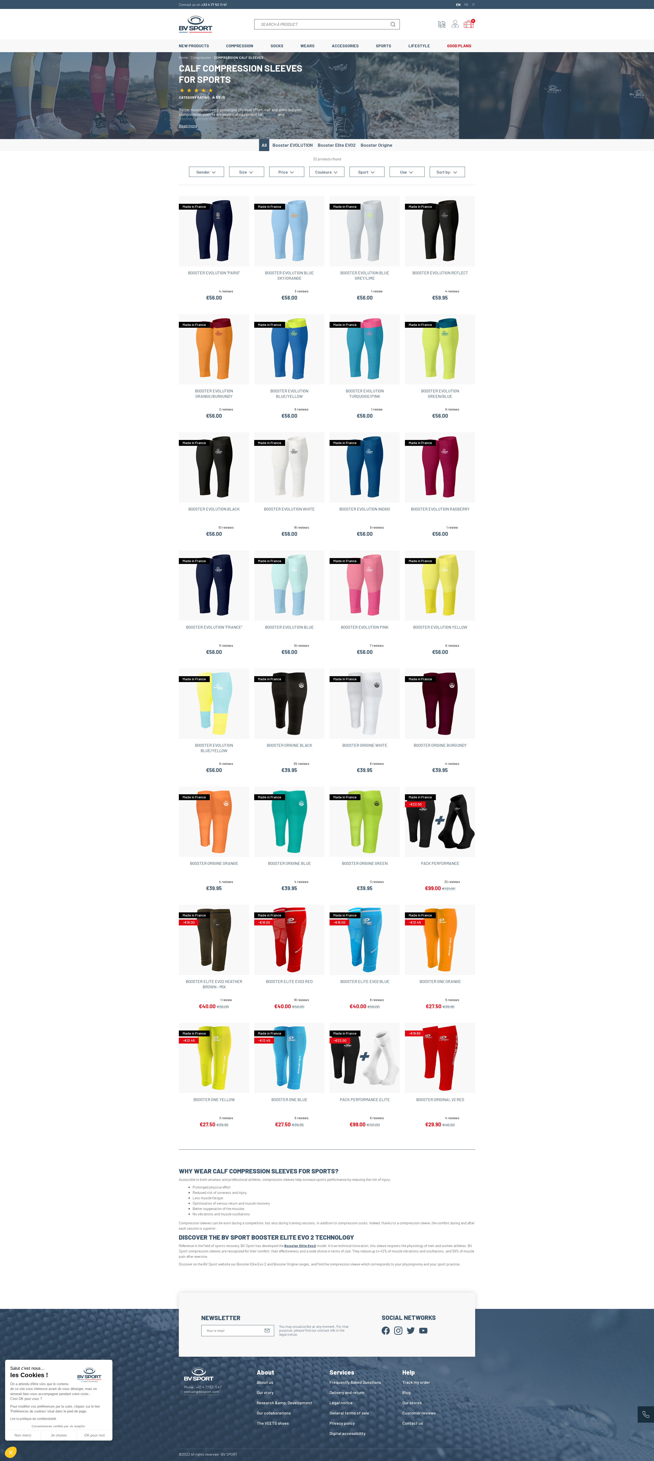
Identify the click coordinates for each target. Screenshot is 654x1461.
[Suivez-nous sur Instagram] (398, 1330)
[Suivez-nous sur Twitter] (411, 1330)
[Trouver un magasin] (441, 24)
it (473, 4)
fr (466, 4)
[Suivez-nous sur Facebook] (386, 1330)
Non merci (23, 1435)
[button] (11, 1452)
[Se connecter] (455, 24)
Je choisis (59, 1435)
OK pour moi (94, 1435)
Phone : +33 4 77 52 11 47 (202, 1387)
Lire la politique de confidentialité (33, 1419)
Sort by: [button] (444, 171)
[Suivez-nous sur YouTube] (423, 1330)
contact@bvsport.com (201, 1391)
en (458, 4)
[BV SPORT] (196, 23)
